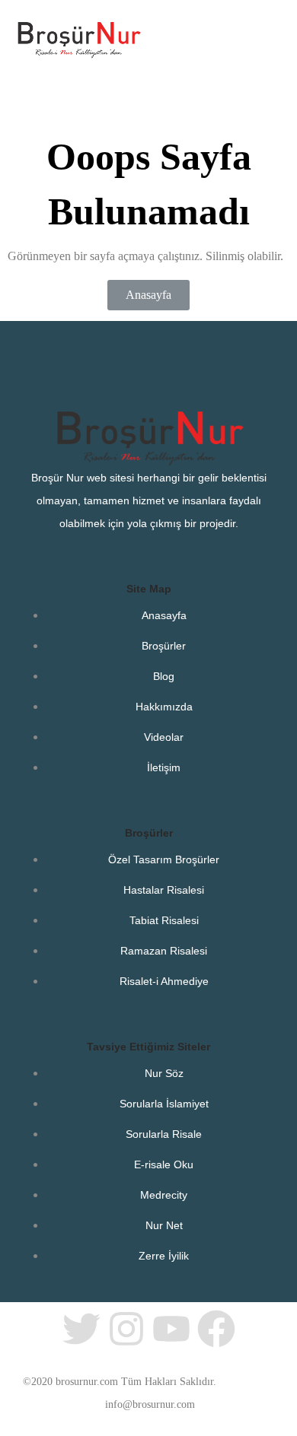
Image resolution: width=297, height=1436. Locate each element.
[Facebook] (216, 1329)
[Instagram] (126, 1329)
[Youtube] (171, 1329)
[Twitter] (81, 1329)
